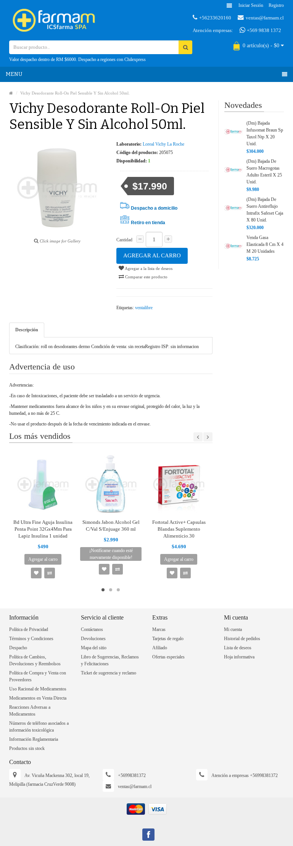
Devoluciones (93, 638)
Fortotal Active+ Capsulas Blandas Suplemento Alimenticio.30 (179, 529)
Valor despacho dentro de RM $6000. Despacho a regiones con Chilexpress (77, 59)
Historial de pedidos (242, 638)
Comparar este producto (145, 277)
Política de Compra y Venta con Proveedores (37, 676)
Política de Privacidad (28, 629)
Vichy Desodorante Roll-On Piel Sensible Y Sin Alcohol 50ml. (75, 93)
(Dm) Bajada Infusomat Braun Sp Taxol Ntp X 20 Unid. (264, 133)
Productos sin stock (27, 748)
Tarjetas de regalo (168, 638)
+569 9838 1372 (263, 30)
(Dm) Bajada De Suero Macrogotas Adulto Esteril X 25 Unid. (264, 172)
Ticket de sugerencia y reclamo (108, 673)
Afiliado (159, 647)
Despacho (18, 647)
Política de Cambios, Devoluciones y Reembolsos (35, 660)
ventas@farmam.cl (265, 18)
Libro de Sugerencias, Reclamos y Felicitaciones (110, 660)
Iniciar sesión (250, 5)
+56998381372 (132, 775)
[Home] (11, 93)
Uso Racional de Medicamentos (37, 689)
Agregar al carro (152, 255)
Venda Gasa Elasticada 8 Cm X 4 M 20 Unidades (264, 244)
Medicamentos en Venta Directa (37, 698)
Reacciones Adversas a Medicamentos (29, 711)
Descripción (26, 329)
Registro (276, 5)
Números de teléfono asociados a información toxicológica (39, 727)
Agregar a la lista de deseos (148, 268)
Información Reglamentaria (33, 739)
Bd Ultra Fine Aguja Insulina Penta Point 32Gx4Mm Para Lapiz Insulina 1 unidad (42, 529)
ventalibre (144, 307)
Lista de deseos (237, 647)
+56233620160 (215, 18)
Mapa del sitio (93, 647)
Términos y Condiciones (31, 638)
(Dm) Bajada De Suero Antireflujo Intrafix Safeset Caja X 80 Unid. (264, 210)
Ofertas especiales (168, 657)
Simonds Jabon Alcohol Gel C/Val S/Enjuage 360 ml (111, 525)
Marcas (159, 629)
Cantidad (124, 239)
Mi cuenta (233, 629)
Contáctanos (92, 629)
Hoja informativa (239, 657)
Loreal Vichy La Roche (163, 144)
